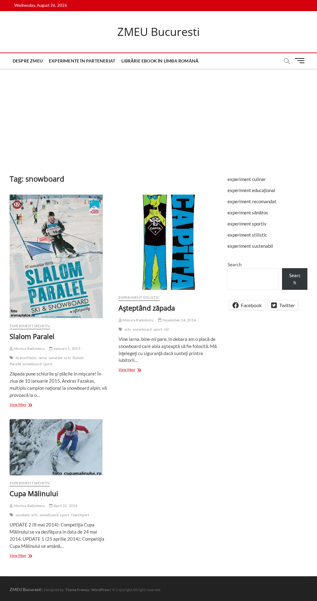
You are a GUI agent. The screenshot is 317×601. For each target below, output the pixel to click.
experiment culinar (247, 179)
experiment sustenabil (250, 246)
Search (234, 264)
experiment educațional (251, 190)
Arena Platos (26, 357)
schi (67, 357)
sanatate (56, 357)
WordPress (100, 589)
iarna (42, 357)
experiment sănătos (248, 212)
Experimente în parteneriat (82, 60)
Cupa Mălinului (34, 493)
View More (23, 405)
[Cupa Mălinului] (59, 447)
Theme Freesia (77, 589)
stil (166, 329)
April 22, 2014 (65, 505)
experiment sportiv (30, 326)
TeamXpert (80, 515)
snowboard (32, 364)
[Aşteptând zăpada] (168, 242)
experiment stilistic (139, 297)
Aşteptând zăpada (147, 307)
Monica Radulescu (29, 348)
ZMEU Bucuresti (158, 32)
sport (47, 364)
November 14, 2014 (179, 320)
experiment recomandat (252, 201)
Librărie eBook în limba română (159, 60)
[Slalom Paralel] (59, 256)
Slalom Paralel (32, 336)
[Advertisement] (158, 115)
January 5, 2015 (66, 348)
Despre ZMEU (28, 60)
